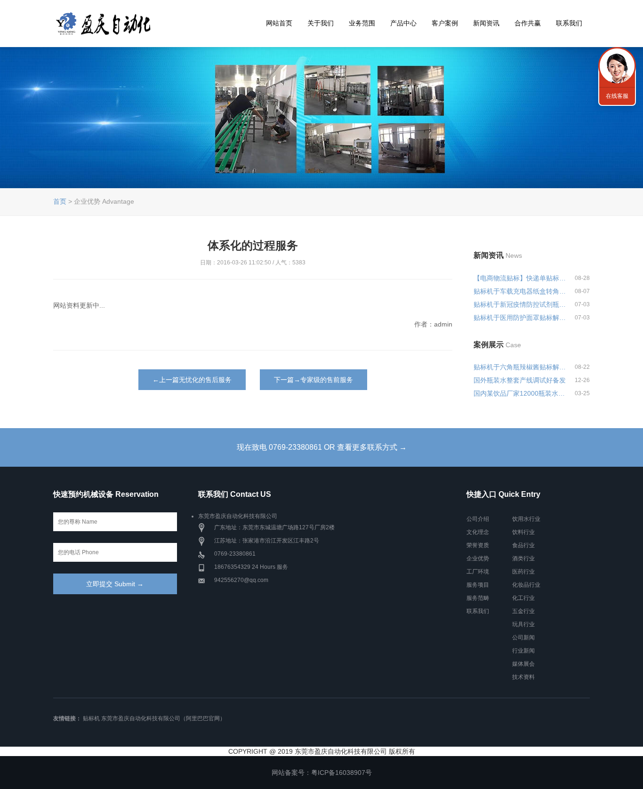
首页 (59, 201)
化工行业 (523, 598)
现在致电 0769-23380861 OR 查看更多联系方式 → (322, 447)
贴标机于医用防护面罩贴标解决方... (520, 317)
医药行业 (523, 571)
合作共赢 (527, 23)
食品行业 (523, 545)
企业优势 (477, 558)
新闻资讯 (486, 23)
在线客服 (617, 96)
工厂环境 (477, 571)
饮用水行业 (526, 519)
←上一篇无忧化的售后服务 (192, 379)
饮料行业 (523, 532)
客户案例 (445, 23)
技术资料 (523, 677)
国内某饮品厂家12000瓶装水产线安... (520, 393)
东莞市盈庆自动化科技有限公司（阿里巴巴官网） (163, 718)
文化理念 (477, 532)
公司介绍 (477, 519)
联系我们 (569, 23)
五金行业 (523, 611)
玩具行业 (523, 624)
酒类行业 (523, 558)
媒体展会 (523, 664)
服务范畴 (477, 598)
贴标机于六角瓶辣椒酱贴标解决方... (520, 367)
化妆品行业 (526, 585)
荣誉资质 (477, 545)
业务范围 (362, 23)
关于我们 (320, 23)
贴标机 (91, 718)
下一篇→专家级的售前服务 (313, 379)
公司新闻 (523, 637)
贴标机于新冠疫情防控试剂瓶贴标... (520, 304)
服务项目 (477, 585)
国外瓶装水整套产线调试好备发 (520, 380)
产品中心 (403, 23)
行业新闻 (523, 650)
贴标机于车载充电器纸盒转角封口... (520, 291)
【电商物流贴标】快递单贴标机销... (520, 278)
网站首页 (279, 23)
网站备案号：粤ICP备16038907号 (322, 772)
